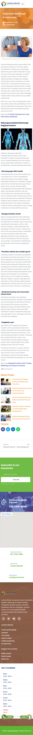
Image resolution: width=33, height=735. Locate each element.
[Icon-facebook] (3, 619)
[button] (3, 429)
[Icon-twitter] (9, 619)
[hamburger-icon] (23, 4)
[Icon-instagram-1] (19, 619)
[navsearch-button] (30, 3)
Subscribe (16, 480)
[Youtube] (14, 619)
